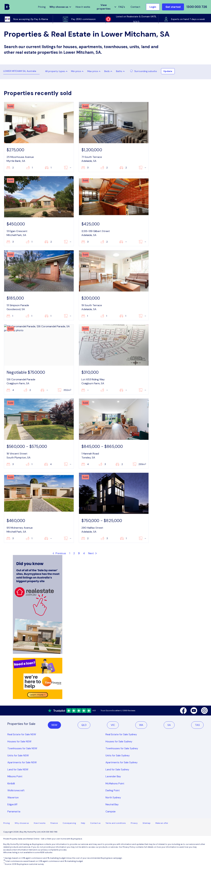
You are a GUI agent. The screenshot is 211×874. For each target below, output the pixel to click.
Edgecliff (12, 804)
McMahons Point (115, 783)
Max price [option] (92, 71)
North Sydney (113, 797)
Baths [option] (119, 71)
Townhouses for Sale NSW (22, 748)
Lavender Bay (113, 776)
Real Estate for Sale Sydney (121, 734)
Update (167, 71)
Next (91, 553)
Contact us (95, 823)
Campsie (111, 811)
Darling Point (113, 790)
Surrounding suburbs (145, 71)
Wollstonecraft (16, 790)
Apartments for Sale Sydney (121, 762)
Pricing (6, 823)
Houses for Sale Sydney (119, 741)
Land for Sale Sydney (117, 769)
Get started (173, 7)
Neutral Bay (112, 804)
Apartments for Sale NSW (22, 762)
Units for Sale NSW (18, 755)
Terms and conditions (116, 823)
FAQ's (122, 7)
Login (153, 7)
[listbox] (78, 71)
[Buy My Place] (7, 7)
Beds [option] (107, 71)
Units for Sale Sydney (118, 755)
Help (83, 823)
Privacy (134, 823)
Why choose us (22, 823)
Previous (60, 553)
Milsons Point (14, 776)
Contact (135, 7)
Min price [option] (76, 71)
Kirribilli (11, 783)
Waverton (13, 797)
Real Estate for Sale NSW (21, 734)
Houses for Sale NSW (19, 741)
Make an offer (161, 823)
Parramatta (13, 811)
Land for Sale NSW (17, 769)
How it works (83, 7)
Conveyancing (69, 823)
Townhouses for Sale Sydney (122, 748)
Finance (54, 823)
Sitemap (147, 823)
